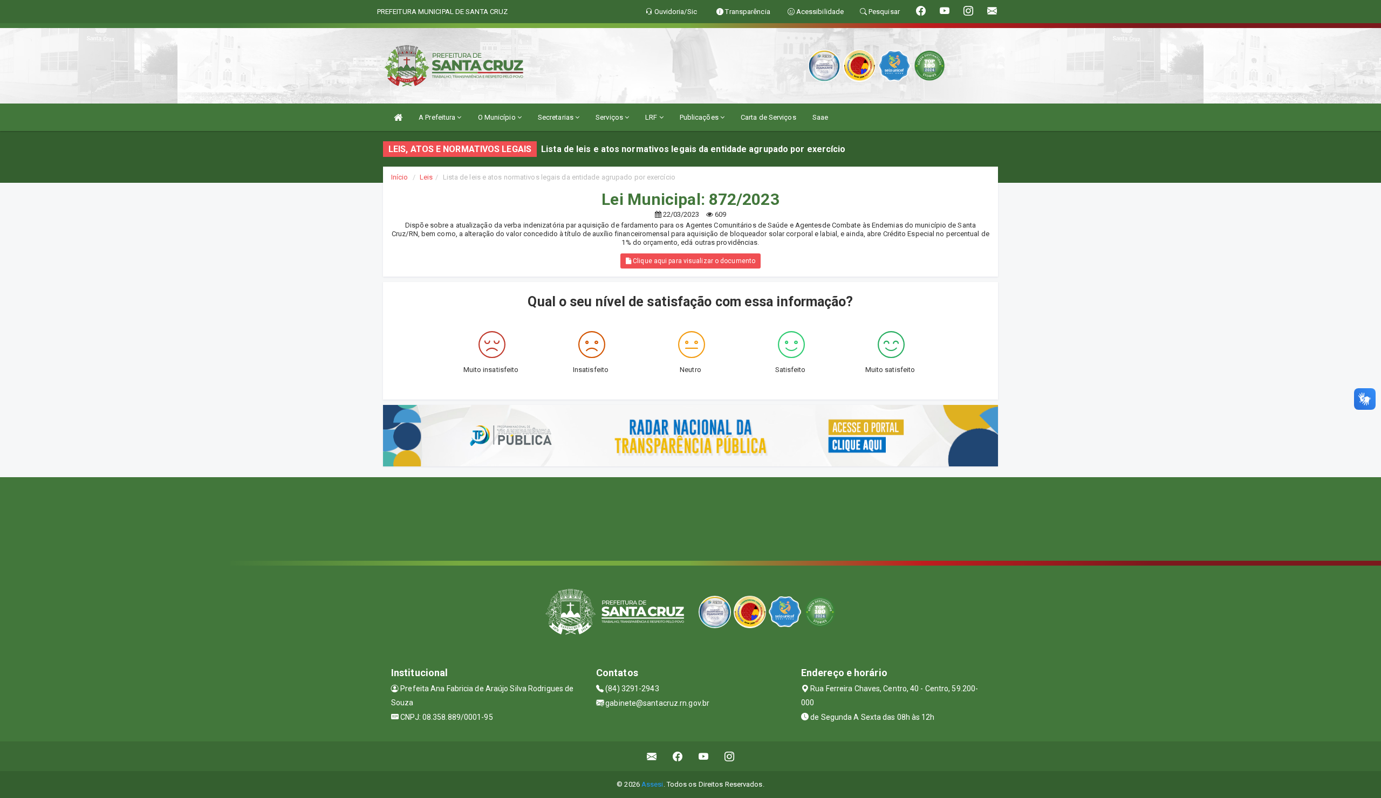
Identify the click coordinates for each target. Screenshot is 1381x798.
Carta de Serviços (768, 117)
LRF (652, 117)
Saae (820, 117)
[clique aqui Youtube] (703, 756)
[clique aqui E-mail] (651, 756)
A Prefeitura (438, 117)
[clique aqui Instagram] (729, 756)
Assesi (652, 784)
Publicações (700, 117)
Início (399, 177)
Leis (426, 177)
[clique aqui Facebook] (677, 756)
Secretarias (556, 117)
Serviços (610, 117)
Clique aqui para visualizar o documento (693, 261)
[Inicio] (398, 117)
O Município (497, 117)
